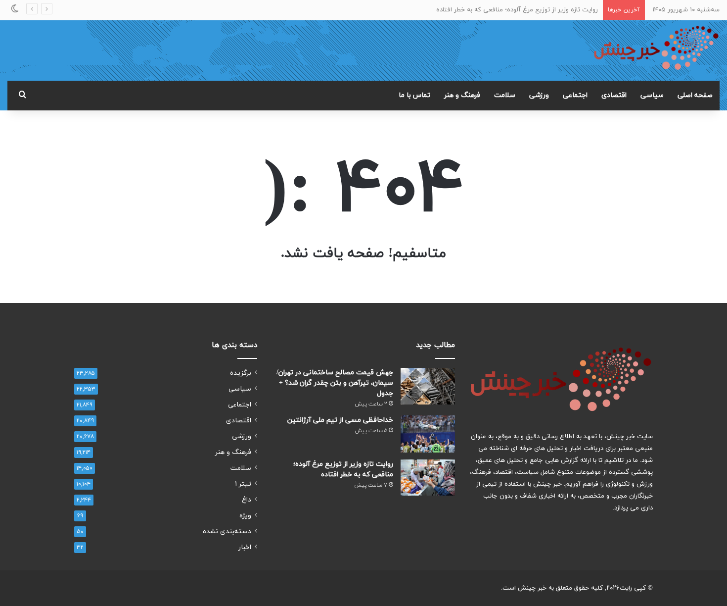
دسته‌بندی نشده (227, 531)
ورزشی (539, 95)
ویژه (245, 515)
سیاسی (652, 95)
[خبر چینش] (656, 50)
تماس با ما (414, 95)
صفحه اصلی (695, 95)
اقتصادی (614, 95)
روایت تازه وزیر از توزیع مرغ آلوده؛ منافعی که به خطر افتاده (517, 9)
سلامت (504, 95)
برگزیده (240, 373)
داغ (246, 500)
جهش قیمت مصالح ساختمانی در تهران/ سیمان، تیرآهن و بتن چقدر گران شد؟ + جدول (334, 383)
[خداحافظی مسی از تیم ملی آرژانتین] (428, 434)
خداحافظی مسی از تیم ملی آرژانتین (340, 420)
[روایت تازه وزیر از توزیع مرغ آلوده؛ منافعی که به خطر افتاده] (428, 477)
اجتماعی (575, 95)
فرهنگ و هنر (462, 95)
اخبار (244, 547)
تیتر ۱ (243, 484)
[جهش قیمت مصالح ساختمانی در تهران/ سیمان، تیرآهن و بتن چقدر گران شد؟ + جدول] (428, 386)
